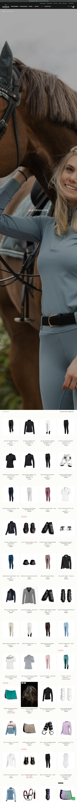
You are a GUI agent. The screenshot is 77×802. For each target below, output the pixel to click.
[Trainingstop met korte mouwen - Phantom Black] (11, 460)
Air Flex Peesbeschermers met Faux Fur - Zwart (29, 775)
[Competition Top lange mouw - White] (11, 760)
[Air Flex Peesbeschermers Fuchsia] (29, 528)
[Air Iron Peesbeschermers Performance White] (66, 694)
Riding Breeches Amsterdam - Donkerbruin (48, 644)
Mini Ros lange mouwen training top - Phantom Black (47, 709)
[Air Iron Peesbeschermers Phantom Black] (66, 595)
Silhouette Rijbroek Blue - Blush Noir (66, 644)
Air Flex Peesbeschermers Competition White (66, 775)
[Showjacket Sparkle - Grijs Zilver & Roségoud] (29, 595)
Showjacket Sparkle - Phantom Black (66, 576)
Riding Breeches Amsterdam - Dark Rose (47, 509)
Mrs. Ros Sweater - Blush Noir (11, 742)
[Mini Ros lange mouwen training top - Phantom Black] (47, 694)
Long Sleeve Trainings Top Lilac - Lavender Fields (66, 743)
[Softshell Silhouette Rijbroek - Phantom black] (66, 426)
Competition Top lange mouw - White (11, 775)
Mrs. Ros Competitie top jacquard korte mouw (11, 676)
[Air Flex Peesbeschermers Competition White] (66, 760)
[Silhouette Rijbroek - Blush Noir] (47, 662)
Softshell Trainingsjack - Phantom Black (29, 441)
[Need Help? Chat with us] (73, 798)
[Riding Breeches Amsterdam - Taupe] (47, 561)
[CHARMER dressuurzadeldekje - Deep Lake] (11, 694)
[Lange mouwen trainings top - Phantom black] (29, 460)
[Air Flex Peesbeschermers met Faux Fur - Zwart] (29, 760)
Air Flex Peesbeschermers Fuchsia (29, 542)
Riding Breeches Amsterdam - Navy (11, 508)
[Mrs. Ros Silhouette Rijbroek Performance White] (47, 426)
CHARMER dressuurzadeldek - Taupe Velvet (29, 743)
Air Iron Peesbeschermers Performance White (66, 709)
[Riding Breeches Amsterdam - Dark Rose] (47, 494)
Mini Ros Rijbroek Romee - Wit (29, 643)
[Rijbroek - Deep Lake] (66, 662)
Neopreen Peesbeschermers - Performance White (66, 475)
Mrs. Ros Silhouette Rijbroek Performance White (48, 441)
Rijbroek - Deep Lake (66, 676)
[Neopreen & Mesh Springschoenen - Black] (29, 561)
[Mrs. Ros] (6, 6)
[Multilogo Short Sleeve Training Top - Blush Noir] (29, 662)
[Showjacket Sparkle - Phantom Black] (66, 561)
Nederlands (71, 3)
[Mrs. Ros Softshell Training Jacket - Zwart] (11, 595)
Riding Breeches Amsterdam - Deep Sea (11, 576)
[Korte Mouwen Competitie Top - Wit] (66, 494)
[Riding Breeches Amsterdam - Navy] (11, 494)
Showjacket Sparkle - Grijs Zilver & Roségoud (29, 610)
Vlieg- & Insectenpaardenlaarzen (48, 742)
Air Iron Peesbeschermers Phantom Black (66, 610)
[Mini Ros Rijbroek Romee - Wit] (29, 629)
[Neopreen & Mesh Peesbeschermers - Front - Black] (47, 528)
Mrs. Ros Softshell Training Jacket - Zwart (11, 610)
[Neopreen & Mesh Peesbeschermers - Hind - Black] (47, 595)
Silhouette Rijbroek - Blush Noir (47, 676)
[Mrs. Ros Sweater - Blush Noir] (11, 728)
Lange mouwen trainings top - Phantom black (29, 475)
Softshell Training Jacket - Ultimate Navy (11, 543)
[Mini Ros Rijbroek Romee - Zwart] (47, 760)
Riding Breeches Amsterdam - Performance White (29, 509)
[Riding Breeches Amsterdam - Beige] (11, 629)
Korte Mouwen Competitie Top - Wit (66, 509)
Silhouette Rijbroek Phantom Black (11, 441)
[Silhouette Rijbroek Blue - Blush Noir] (66, 629)
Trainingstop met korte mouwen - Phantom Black (11, 475)
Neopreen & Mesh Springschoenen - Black (29, 576)
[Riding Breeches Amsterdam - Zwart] (47, 460)
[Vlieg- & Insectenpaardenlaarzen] (47, 728)
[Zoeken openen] (69, 6)
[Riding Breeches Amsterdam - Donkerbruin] (47, 629)
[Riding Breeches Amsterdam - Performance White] (29, 494)
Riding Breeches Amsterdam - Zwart (48, 475)
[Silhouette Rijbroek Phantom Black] (11, 426)
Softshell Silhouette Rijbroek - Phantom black (66, 441)
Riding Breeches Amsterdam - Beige (11, 643)
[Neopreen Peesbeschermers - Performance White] (66, 460)
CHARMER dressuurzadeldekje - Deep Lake (11, 709)
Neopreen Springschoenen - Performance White (66, 543)
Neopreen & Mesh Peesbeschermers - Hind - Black (48, 610)
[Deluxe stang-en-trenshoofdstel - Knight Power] (29, 694)
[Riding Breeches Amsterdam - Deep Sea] (11, 561)
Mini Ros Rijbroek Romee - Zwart (48, 774)
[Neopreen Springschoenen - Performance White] (66, 528)
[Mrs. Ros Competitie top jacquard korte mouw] (11, 662)
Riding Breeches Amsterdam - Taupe (48, 576)
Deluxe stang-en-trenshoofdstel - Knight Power (29, 709)
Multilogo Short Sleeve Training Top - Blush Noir (29, 676)
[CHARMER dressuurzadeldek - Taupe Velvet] (29, 728)
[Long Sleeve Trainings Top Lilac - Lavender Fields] (66, 728)
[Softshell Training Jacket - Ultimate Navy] (11, 528)
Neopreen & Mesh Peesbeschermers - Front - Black (48, 543)
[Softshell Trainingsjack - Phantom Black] (29, 426)
